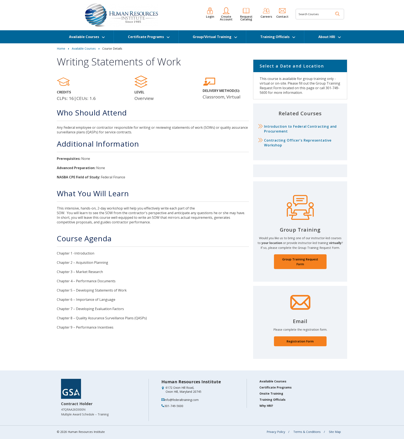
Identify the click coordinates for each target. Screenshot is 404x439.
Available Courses (84, 36)
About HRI (326, 36)
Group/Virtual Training (212, 36)
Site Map (335, 432)
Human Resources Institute (191, 382)
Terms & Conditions (307, 432)
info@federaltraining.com (181, 400)
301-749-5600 (173, 406)
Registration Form (300, 341)
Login (210, 16)
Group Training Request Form (300, 261)
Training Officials (275, 36)
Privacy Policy (276, 432)
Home (61, 48)
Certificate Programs (146, 36)
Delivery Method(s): (221, 90)
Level (139, 92)
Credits (64, 92)
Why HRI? (266, 406)
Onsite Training (271, 393)
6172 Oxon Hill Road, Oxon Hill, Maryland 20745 (183, 390)
